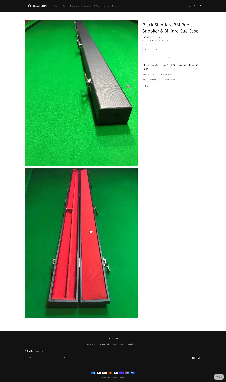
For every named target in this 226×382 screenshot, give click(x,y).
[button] (189, 5)
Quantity (145, 45)
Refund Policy (105, 344)
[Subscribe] (64, 357)
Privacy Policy (92, 344)
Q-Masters (110, 377)
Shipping (154, 41)
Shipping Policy (133, 344)
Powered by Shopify (118, 377)
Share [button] (147, 86)
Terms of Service (119, 344)
